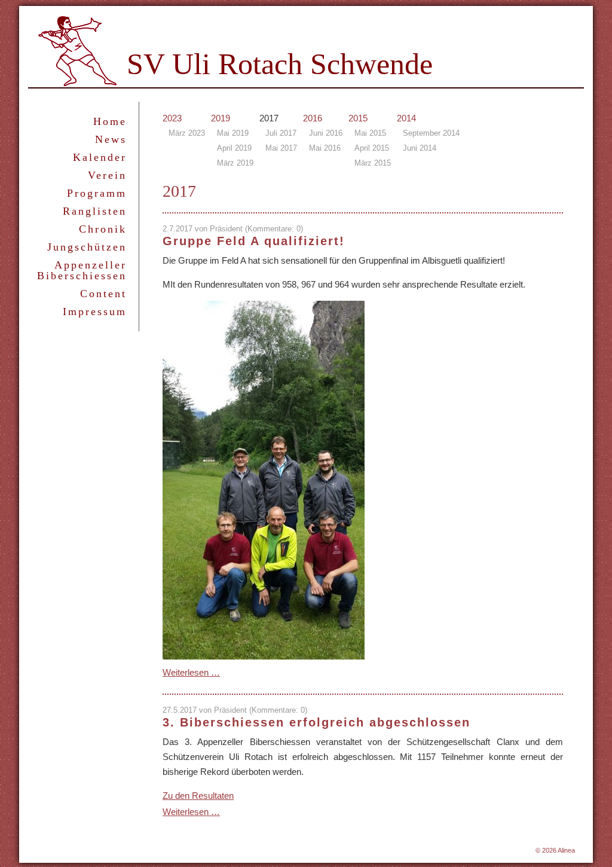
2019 (220, 118)
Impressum (95, 312)
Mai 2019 (233, 133)
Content (103, 294)
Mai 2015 (370, 133)
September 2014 (431, 133)
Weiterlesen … (191, 672)
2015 (358, 118)
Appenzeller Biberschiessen (82, 270)
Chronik (103, 229)
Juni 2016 (325, 133)
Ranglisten (95, 211)
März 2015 (372, 162)
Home (110, 121)
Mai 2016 (325, 148)
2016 (312, 118)
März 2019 (235, 162)
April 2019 (234, 148)
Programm (97, 193)
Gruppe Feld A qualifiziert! (254, 241)
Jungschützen (87, 247)
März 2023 (187, 133)
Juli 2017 (280, 133)
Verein (107, 175)
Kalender (100, 157)
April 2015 (371, 148)
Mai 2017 (281, 148)
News (111, 139)
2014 (406, 118)
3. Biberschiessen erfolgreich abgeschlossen (316, 722)
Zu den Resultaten (198, 795)
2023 (172, 118)
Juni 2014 (419, 148)
